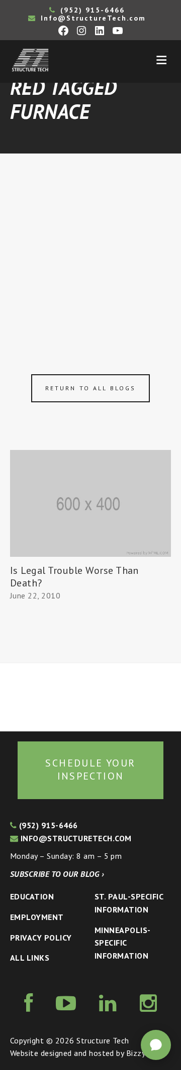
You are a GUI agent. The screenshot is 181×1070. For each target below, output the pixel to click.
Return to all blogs (90, 388)
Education (32, 896)
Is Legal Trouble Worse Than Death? (74, 576)
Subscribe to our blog (57, 874)
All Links (29, 958)
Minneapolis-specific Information (123, 943)
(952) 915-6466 (91, 10)
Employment (37, 917)
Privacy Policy (41, 938)
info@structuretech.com (74, 838)
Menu (161, 60)
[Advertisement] (90, 249)
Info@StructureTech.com (92, 18)
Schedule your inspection (90, 769)
